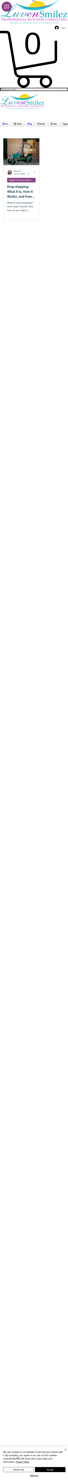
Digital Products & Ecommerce (22, 180)
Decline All (18, 1469)
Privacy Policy (22, 1461)
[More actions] (35, 172)
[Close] (63, 1451)
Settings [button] (34, 1475)
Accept (50, 1469)
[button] (18, 124)
